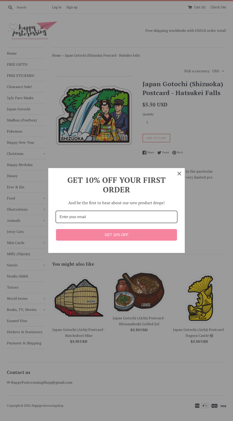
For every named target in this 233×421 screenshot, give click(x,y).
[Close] (179, 173)
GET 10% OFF (117, 235)
